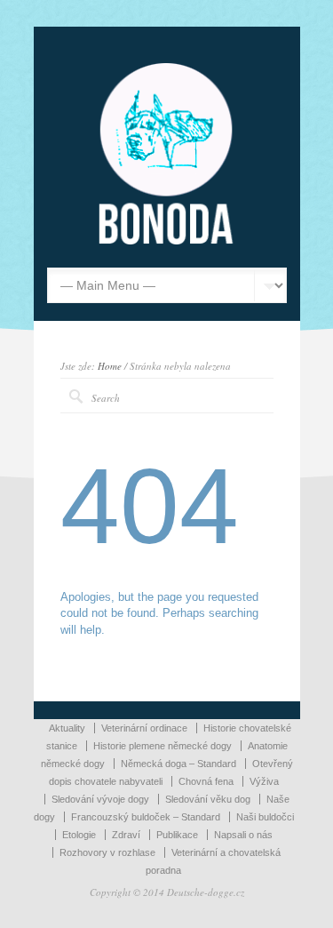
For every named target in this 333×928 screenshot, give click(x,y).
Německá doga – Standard (178, 763)
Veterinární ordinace (144, 728)
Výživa (264, 781)
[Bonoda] (167, 241)
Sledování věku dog (207, 799)
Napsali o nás (243, 834)
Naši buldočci (265, 817)
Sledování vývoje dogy (100, 799)
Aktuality (67, 728)
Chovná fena (206, 781)
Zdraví (126, 834)
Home (110, 365)
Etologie (79, 834)
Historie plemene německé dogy (162, 745)
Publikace (177, 834)
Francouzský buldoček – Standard (145, 817)
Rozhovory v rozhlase (107, 852)
